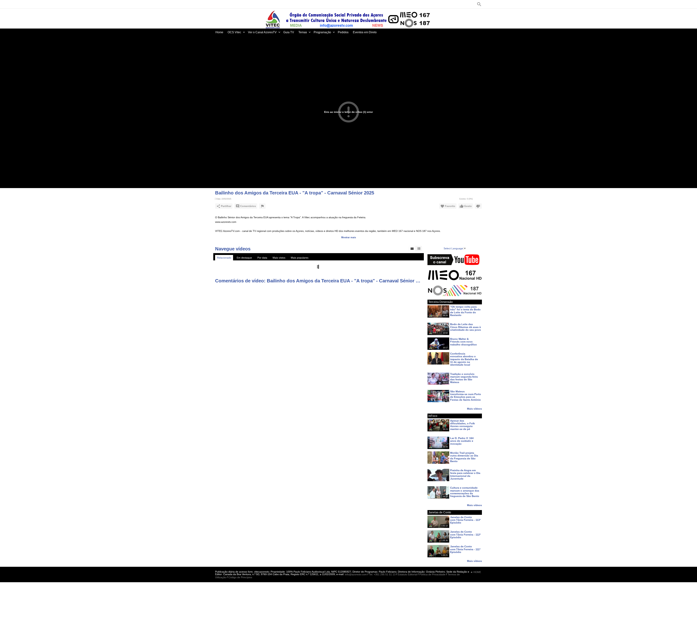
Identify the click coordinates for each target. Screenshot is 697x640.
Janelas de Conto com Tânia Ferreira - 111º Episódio (465, 549)
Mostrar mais (348, 237)
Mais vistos (279, 257)
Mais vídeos (474, 408)
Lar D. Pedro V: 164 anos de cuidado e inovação (462, 441)
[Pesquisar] (479, 4)
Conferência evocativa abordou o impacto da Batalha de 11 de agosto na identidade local (464, 359)
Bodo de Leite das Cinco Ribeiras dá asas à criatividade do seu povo (465, 327)
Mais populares (299, 257)
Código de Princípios (240, 577)
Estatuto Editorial (407, 574)
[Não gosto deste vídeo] (478, 206)
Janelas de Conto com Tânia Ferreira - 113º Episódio (465, 520)
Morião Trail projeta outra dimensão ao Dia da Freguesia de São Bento (464, 457)
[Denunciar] (262, 206)
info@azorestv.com (356, 574)
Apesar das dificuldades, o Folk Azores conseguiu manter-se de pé (462, 424)
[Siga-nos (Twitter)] (222, 4)
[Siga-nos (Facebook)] (217, 4)
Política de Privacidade (432, 574)
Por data (262, 257)
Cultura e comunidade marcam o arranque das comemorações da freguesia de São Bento (464, 492)
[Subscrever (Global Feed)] (239, 4)
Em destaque (244, 257)
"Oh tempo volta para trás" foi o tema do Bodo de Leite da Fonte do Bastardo (465, 311)
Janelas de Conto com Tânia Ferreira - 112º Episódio (465, 534)
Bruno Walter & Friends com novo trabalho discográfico (463, 341)
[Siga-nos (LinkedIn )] (228, 4)
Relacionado (224, 257)
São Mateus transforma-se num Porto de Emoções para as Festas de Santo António (465, 395)
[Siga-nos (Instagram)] (233, 4)
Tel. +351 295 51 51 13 (382, 574)
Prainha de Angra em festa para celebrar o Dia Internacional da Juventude (465, 474)
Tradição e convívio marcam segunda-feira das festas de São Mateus (464, 378)
